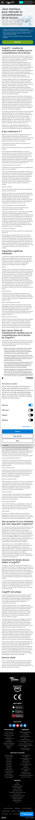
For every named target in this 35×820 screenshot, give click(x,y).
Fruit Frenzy (9, 758)
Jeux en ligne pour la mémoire (26, 775)
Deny (17, 440)
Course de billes (9, 777)
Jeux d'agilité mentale (26, 773)
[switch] (30, 410)
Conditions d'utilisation (8, 808)
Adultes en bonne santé (25, 736)
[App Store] (17, 707)
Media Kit (14, 811)
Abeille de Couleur (26, 772)
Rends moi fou (9, 769)
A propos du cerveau (9, 733)
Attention (9, 748)
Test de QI (17, 802)
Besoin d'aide (28, 814)
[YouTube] (17, 725)
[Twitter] (14, 725)
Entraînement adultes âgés (25, 743)
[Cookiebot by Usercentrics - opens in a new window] (26, 378)
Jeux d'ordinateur (25, 734)
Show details (26, 426)
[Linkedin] (25, 725)
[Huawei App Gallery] (17, 715)
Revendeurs (17, 784)
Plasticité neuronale (9, 738)
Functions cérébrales (9, 744)
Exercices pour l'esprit (17, 790)
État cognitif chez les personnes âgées (25, 746)
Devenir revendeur (29, 811)
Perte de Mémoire (9, 741)
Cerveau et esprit (9, 732)
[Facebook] (10, 725)
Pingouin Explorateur (26, 769)
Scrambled (25, 756)
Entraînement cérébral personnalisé (17, 792)
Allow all (17, 431)
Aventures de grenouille (25, 764)
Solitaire (9, 763)
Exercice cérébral (17, 787)
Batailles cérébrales (17, 800)
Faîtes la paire (9, 772)
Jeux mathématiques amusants (17, 795)
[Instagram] (21, 725)
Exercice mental (17, 794)
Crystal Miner (9, 761)
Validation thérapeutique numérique (25, 733)
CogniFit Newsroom (6, 811)
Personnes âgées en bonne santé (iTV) (25, 742)
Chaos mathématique (9, 775)
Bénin (4, 817)
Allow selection (17, 436)
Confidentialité (17, 808)
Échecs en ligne (9, 755)
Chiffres (26, 770)
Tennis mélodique (26, 755)
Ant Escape (8, 766)
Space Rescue (9, 774)
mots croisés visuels (9, 771)
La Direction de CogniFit (27, 808)
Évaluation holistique (25, 739)
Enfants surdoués (17, 798)
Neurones (9, 736)
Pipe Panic (9, 760)
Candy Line (25, 765)
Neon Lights (9, 768)
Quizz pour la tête (17, 789)
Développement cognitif (17, 786)
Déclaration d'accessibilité (18, 813)
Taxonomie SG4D (25, 749)
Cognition (9, 740)
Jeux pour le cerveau (25, 777)
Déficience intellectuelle (9, 743)
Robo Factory (9, 764)
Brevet (17, 782)
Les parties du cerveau (9, 735)
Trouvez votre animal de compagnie (25, 759)
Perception (9, 746)
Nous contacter (5, 813)
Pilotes (25, 738)
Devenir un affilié (20, 811)
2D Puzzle (25, 767)
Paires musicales (26, 761)
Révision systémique (25, 748)
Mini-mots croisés (9, 756)
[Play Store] (17, 711)
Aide (10, 813)
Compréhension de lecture (17, 797)
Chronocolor (26, 762)
